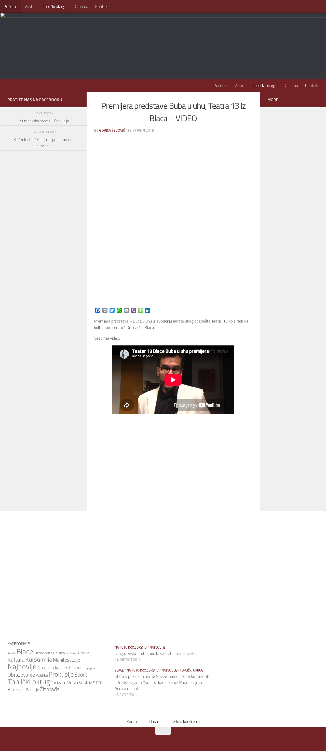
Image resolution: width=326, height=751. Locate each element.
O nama (81, 6)
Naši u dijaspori (86, 668)
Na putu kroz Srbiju (56, 667)
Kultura (16, 659)
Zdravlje (32, 690)
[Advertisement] (43, 293)
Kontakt (102, 6)
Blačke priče (43, 652)
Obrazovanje (21, 675)
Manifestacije (66, 659)
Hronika (83, 652)
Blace (24, 651)
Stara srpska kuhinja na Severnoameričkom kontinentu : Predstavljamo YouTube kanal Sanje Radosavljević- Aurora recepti (162, 682)
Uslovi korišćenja (186, 721)
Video (22, 690)
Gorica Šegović (112, 130)
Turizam (58, 682)
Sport (81, 674)
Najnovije (22, 666)
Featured (71, 653)
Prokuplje (61, 674)
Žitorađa (50, 689)
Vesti (29, 6)
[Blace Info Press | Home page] (71, 33)
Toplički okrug (54, 6)
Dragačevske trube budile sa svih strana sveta (155, 653)
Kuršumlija (38, 659)
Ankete (12, 653)
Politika (42, 675)
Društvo (59, 652)
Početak (11, 6)
